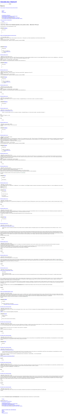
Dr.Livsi (5, 313)
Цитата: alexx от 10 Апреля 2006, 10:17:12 (6, 110)
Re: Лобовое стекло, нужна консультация (5, 306)
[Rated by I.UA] (32, 414)
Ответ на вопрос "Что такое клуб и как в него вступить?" (9, 7)
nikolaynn (5, 62)
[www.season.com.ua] (7, 51)
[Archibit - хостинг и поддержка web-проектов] (11, 304)
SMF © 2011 (8, 409)
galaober (5, 299)
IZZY (5, 341)
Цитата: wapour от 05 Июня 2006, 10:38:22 (6, 270)
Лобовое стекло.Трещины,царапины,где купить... (6, 291)
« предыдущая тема (3, 401)
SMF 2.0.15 (4, 409)
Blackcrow (6, 101)
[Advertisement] (32, 43)
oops (5, 175)
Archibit (1, 311)
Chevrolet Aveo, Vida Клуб (8, 2)
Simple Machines (13, 409)
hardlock (14, 17)
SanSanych (17, 17)
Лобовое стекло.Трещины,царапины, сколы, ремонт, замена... (8, 35)
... (6, 400)
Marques (5, 46)
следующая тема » (9, 401)
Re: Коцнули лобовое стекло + (4, 54)
